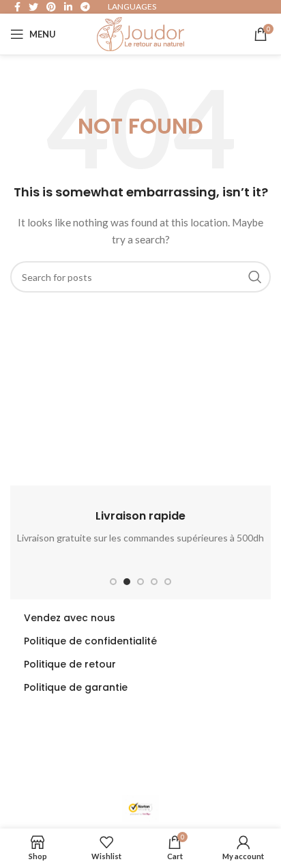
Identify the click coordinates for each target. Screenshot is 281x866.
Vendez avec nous (69, 618)
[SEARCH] (255, 277)
